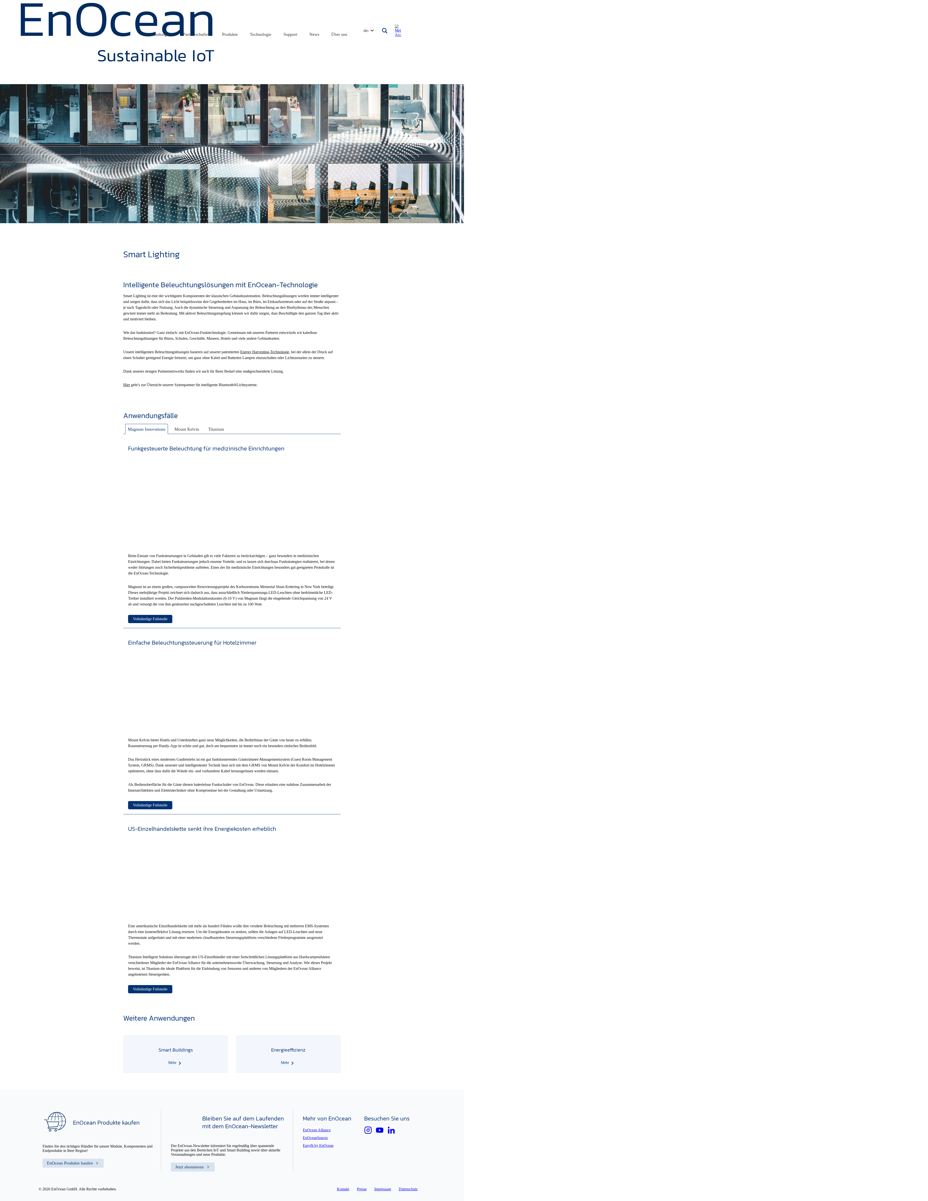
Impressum (382, 1189)
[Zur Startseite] (117, 60)
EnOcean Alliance (317, 1130)
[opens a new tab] (391, 1130)
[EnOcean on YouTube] (380, 1130)
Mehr (172, 1063)
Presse (362, 1189)
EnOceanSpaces (315, 1138)
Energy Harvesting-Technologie (264, 352)
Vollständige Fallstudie (150, 619)
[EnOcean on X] (368, 1130)
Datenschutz (408, 1189)
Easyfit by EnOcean (318, 1145)
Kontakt (343, 1189)
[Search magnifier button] (385, 31)
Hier (126, 385)
